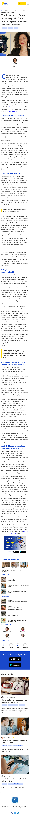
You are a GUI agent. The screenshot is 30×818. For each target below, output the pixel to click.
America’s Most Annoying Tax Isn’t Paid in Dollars (14, 780)
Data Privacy (17, 807)
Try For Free (22, 3)
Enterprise (21, 806)
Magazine (3, 10)
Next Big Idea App (11, 111)
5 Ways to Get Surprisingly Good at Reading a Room (14, 742)
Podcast (13, 806)
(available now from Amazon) (15, 107)
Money (10, 783)
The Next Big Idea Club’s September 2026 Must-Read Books (14, 701)
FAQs (17, 806)
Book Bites (5, 27)
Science (10, 27)
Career (10, 745)
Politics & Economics (18, 783)
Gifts (10, 806)
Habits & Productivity (13, 705)
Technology (22, 705)
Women (16, 27)
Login (22, 807)
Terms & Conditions (10, 807)
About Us (25, 806)
